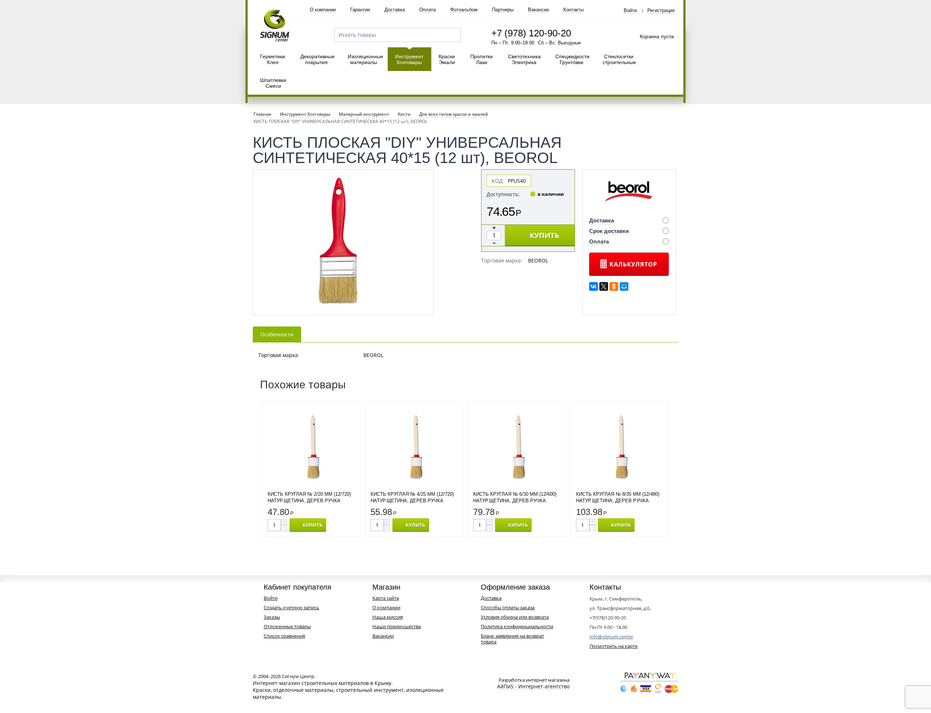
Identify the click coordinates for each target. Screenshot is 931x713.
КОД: (498, 180)
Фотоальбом (464, 9)
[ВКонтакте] (593, 286)
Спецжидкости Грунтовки (572, 59)
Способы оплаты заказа (508, 607)
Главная (262, 114)
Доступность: (503, 194)
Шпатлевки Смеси (273, 83)
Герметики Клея (272, 59)
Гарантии (360, 9)
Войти (630, 10)
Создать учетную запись (291, 607)
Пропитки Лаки (481, 59)
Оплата (427, 9)
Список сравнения (284, 636)
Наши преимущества (396, 626)
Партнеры (503, 9)
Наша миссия (387, 617)
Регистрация (661, 10)
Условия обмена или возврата (515, 617)
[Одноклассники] (614, 286)
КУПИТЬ (544, 235)
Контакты (573, 9)
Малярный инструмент (364, 114)
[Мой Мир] (624, 286)
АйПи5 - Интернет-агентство (533, 686)
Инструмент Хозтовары (409, 59)
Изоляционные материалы (365, 59)
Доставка (394, 9)
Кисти (404, 114)
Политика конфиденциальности (517, 626)
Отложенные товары (287, 626)
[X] (603, 286)
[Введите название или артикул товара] (452, 35)
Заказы (272, 617)
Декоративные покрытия (317, 59)
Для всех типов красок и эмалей (453, 114)
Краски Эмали (447, 59)
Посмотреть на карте (614, 646)
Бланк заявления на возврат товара (512, 639)
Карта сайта (385, 598)
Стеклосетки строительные (619, 59)
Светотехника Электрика (524, 59)
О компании (323, 9)
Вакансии (538, 9)
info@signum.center (611, 636)
